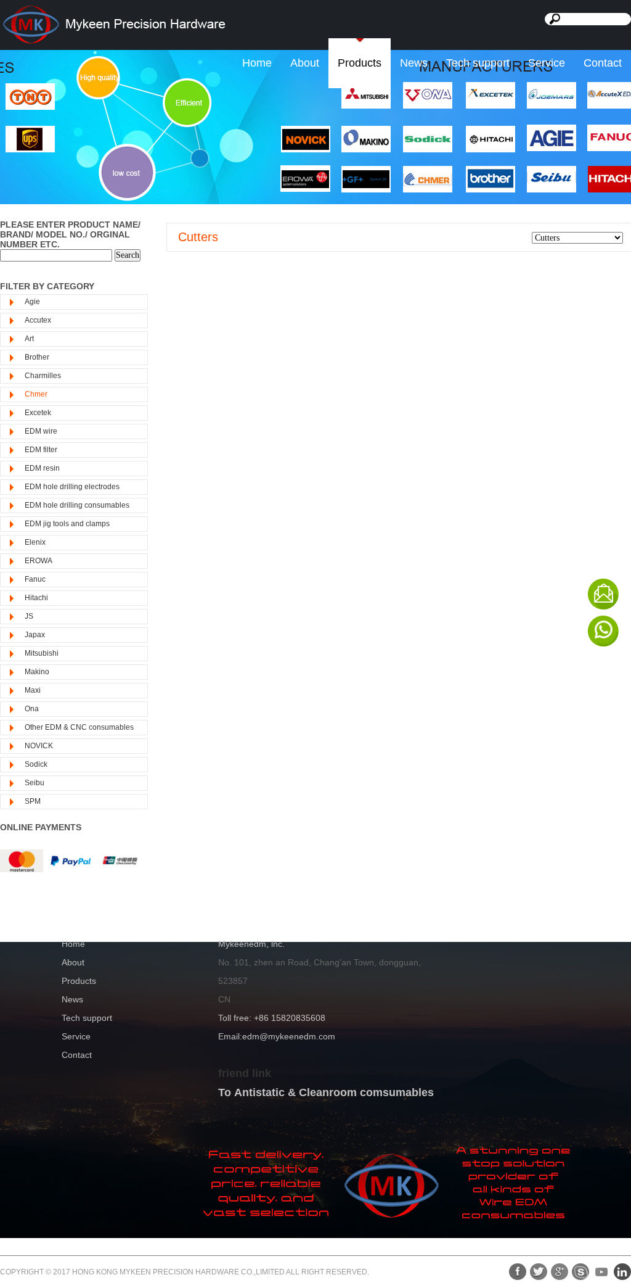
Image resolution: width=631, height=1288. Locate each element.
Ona (32, 708)
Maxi (33, 690)
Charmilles (43, 375)
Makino (37, 671)
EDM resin (42, 468)
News (414, 63)
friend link (244, 1073)
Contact (603, 63)
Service (546, 63)
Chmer (36, 394)
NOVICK (39, 745)
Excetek (38, 412)
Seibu (34, 782)
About (304, 63)
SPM (33, 801)
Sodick (36, 764)
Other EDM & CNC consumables (79, 727)
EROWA (38, 560)
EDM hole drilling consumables (77, 505)
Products (359, 63)
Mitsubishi (42, 653)
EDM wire (41, 431)
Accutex (38, 320)
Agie (32, 301)
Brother (37, 357)
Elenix (35, 542)
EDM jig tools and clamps (67, 523)
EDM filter (41, 449)
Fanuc (35, 579)
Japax (35, 634)
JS (29, 616)
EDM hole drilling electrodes (72, 486)
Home (257, 63)
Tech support (478, 63)
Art (29, 338)
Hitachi (36, 597)
